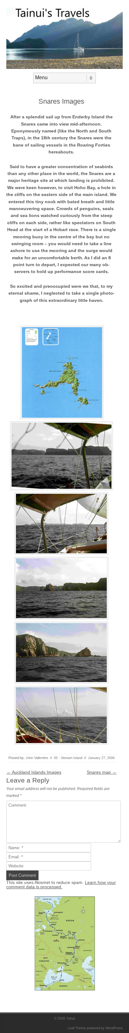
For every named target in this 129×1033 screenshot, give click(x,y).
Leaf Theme (77, 1028)
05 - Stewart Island (68, 758)
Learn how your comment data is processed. (61, 884)
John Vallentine (37, 758)
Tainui (70, 1018)
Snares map (101, 772)
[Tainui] (64, 67)
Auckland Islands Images (34, 772)
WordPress (114, 1028)
